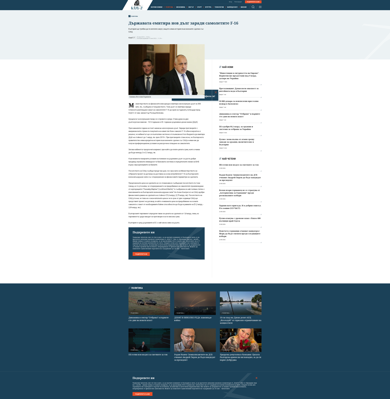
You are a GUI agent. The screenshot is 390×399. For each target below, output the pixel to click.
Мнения (243, 7)
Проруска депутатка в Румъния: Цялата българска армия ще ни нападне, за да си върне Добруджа (240, 357)
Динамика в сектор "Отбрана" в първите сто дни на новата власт (148, 319)
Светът (191, 7)
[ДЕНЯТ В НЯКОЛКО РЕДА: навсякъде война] (195, 303)
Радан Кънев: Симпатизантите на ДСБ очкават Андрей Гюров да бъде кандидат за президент (194, 357)
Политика (169, 7)
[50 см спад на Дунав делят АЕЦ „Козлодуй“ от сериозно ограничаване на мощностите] (241, 303)
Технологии (219, 7)
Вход (230, 2)
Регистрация (238, 2)
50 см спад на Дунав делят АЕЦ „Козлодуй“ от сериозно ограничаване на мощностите (240, 320)
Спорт (199, 7)
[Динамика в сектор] (149, 303)
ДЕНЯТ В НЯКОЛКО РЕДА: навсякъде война (193, 319)
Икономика (180, 7)
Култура (208, 7)
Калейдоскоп (232, 7)
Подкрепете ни (141, 254)
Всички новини (156, 7)
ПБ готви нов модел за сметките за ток (147, 354)
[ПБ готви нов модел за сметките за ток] (149, 340)
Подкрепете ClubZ (253, 2)
